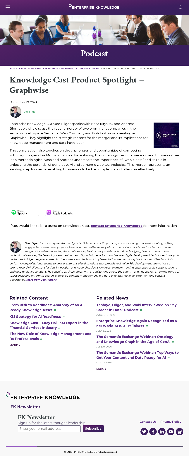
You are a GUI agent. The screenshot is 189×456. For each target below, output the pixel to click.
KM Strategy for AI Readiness (35, 317)
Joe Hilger (30, 111)
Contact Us (148, 422)
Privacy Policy (170, 422)
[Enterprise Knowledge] (94, 6)
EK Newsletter (36, 417)
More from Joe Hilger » (41, 279)
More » (15, 345)
